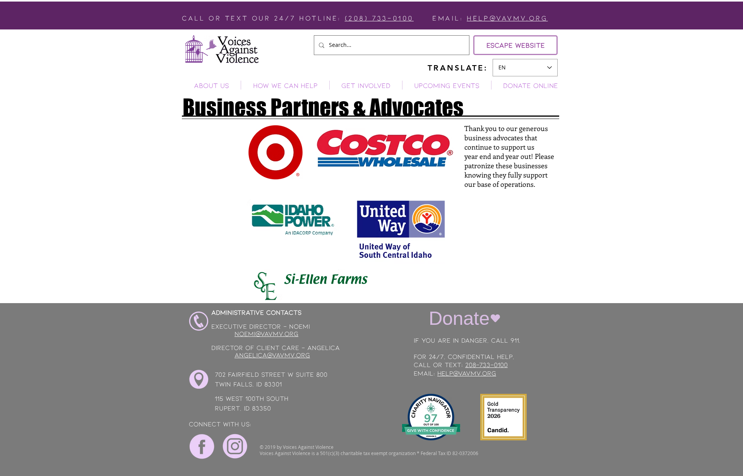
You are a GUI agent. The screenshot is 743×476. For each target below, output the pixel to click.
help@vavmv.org (466, 373)
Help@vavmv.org (507, 18)
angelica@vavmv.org (272, 355)
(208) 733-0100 (379, 18)
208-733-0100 (486, 364)
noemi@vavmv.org (266, 333)
